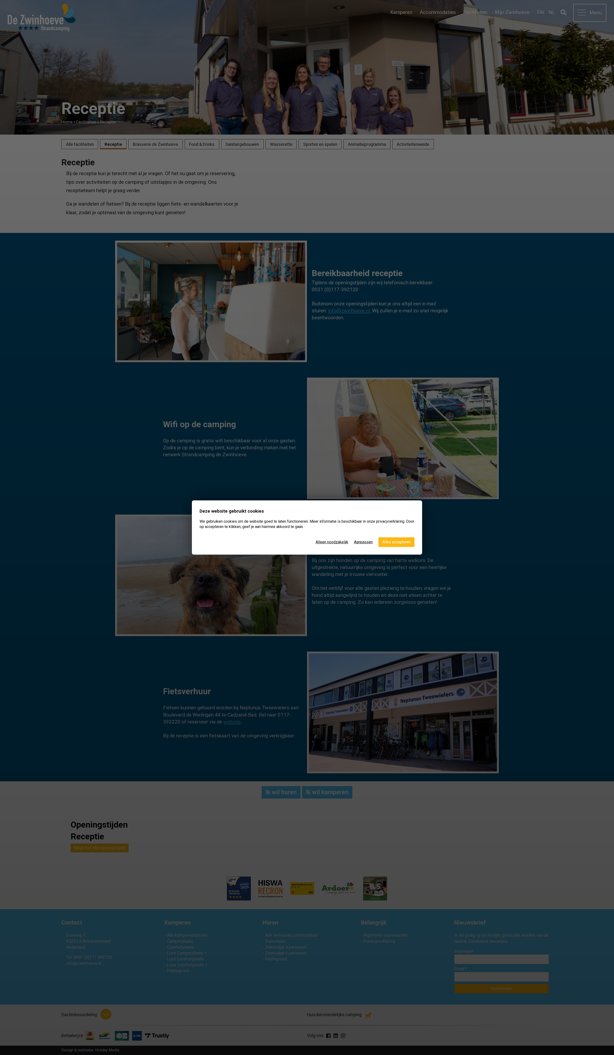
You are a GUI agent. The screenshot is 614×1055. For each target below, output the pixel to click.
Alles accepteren (396, 542)
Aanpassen (363, 542)
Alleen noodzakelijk (332, 542)
